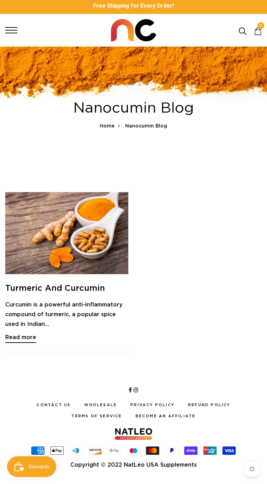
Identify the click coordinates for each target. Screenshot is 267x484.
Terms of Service (96, 416)
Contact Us (54, 405)
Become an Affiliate (166, 416)
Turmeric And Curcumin (55, 287)
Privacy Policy (152, 405)
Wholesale (100, 405)
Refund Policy (209, 405)
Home (107, 126)
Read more (20, 337)
